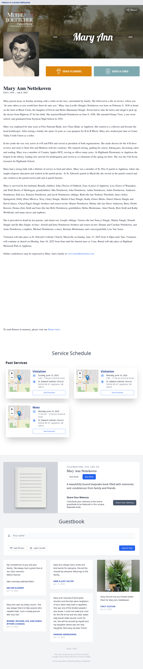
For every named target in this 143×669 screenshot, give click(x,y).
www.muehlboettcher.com (80, 253)
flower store (54, 329)
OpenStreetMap (74, 661)
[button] (19, 378)
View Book (73, 476)
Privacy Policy (63, 656)
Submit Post (127, 548)
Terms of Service (79, 656)
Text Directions (49, 392)
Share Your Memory (124, 502)
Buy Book (89, 476)
